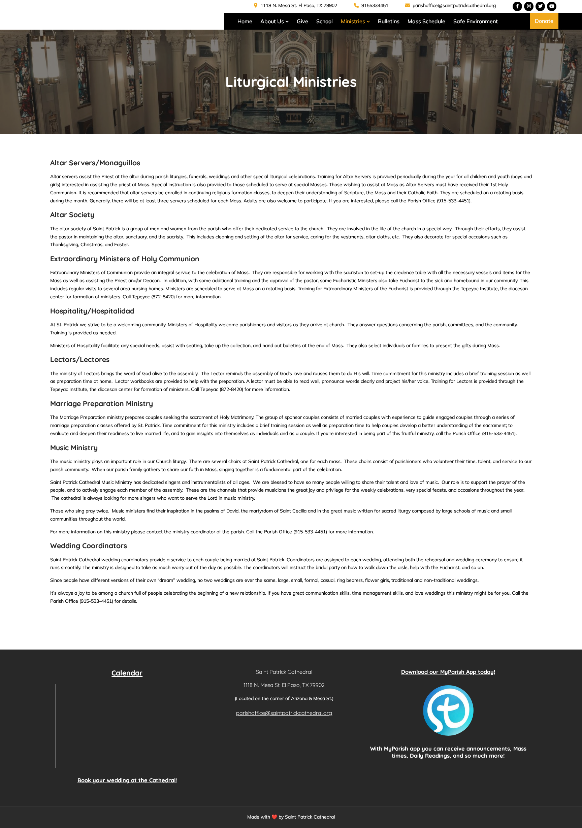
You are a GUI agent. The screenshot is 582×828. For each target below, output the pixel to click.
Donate (544, 21)
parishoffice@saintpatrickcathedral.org (453, 5)
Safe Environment (475, 21)
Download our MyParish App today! (448, 671)
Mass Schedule (426, 21)
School (324, 21)
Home (244, 21)
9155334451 (374, 5)
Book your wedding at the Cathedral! (127, 780)
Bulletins (388, 21)
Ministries (353, 21)
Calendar (126, 672)
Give (302, 21)
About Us (272, 21)
